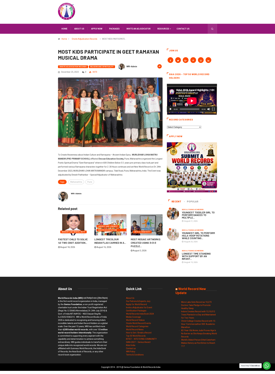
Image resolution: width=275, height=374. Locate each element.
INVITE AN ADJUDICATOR (138, 29)
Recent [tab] (176, 201)
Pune (89, 182)
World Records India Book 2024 (140, 314)
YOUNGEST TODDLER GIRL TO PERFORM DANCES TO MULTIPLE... (198, 215)
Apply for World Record (136, 304)
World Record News (135, 329)
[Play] (170, 109)
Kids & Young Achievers (193, 210)
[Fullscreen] (213, 109)
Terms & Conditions (135, 355)
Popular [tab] (192, 201)
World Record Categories (137, 326)
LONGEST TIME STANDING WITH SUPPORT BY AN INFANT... (196, 256)
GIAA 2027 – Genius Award (138, 342)
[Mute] (208, 109)
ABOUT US (79, 29)
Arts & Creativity (142, 232)
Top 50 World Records (136, 336)
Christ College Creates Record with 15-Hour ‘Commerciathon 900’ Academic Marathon (198, 324)
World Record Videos (135, 320)
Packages (114, 29)
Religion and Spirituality (102, 67)
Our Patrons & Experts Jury (138, 301)
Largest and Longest (108, 226)
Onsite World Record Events (138, 323)
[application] (192, 98)
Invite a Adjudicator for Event (139, 307)
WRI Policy (130, 351)
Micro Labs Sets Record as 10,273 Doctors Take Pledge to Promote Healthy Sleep (196, 305)
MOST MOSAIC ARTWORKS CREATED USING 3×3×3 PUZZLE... (145, 243)
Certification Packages (136, 310)
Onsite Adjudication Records (84, 39)
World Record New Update (190, 291)
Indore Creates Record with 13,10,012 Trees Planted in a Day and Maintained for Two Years (198, 314)
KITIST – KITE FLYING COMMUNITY (141, 339)
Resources (163, 29)
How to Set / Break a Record (138, 333)
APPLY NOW (96, 29)
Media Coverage (133, 317)
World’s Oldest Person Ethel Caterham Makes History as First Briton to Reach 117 (198, 343)
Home (64, 29)
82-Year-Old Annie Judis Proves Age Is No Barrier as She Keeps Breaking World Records (199, 333)
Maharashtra (76, 182)
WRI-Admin (131, 66)
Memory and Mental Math (73, 232)
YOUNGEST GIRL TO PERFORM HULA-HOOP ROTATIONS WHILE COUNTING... (198, 235)
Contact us (183, 29)
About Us (130, 298)
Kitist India (130, 345)
